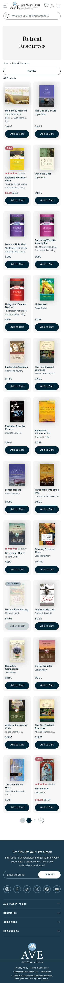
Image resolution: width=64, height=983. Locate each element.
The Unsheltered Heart (14, 786)
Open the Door (43, 173)
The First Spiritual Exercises (44, 369)
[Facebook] (17, 889)
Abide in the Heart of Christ (16, 727)
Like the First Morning (16, 609)
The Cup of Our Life (45, 110)
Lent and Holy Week (16, 244)
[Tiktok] (27, 889)
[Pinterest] (47, 889)
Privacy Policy (22, 968)
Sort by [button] (32, 71)
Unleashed (41, 304)
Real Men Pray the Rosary (15, 428)
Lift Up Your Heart (14, 553)
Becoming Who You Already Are (45, 242)
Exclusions (46, 972)
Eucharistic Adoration (16, 367)
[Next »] (41, 820)
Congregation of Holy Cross (26, 972)
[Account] (52, 6)
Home (6, 63)
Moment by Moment (16, 110)
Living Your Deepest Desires (15, 306)
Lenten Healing (13, 489)
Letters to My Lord (44, 609)
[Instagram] (7, 889)
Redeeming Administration (42, 432)
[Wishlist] (46, 6)
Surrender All (42, 788)
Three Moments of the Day (47, 491)
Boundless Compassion (12, 668)
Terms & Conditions (40, 968)
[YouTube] (57, 889)
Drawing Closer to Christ (44, 551)
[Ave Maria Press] (25, 5)
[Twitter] (37, 889)
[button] (5, 5)
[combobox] (32, 16)
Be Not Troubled (43, 666)
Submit (49, 874)
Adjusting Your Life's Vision (16, 179)
